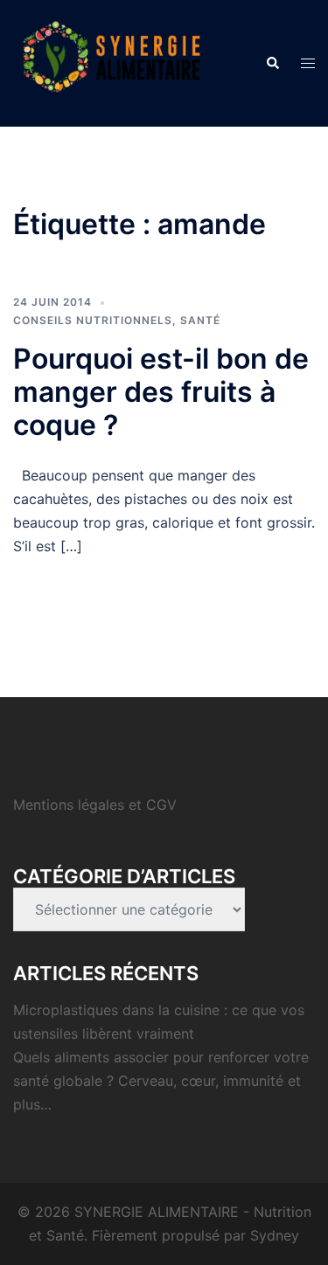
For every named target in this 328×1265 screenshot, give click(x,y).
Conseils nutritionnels (92, 320)
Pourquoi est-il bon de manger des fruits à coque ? (161, 392)
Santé (200, 320)
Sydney (274, 1235)
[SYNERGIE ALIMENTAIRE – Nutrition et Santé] (111, 62)
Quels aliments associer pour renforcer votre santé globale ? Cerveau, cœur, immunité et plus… (161, 1080)
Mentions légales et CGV (95, 804)
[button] (272, 63)
